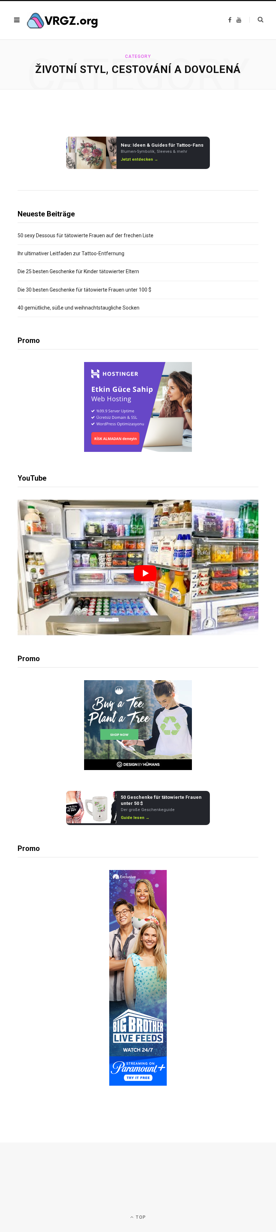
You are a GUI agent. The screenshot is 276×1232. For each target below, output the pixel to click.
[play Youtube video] (145, 573)
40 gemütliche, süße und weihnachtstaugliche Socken (78, 308)
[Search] (256, 20)
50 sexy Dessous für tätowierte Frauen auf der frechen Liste (85, 235)
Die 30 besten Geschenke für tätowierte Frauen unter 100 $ (84, 290)
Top (140, 1217)
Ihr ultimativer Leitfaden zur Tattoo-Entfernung (71, 253)
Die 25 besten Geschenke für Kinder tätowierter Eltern (78, 271)
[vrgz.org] (63, 20)
